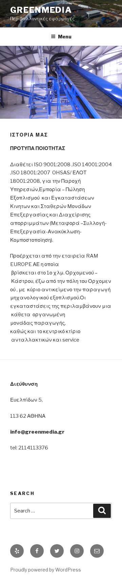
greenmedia (41, 10)
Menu (65, 36)
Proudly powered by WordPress (45, 570)
